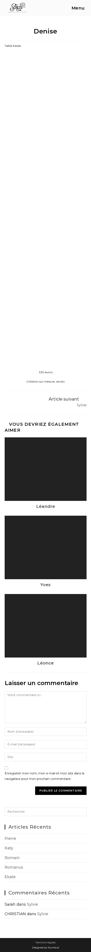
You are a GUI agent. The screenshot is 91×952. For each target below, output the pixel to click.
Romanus (14, 867)
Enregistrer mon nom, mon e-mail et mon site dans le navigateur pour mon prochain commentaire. (44, 776)
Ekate (10, 877)
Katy (9, 848)
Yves (45, 584)
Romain (12, 857)
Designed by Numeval (45, 947)
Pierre (10, 838)
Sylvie (32, 904)
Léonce (45, 663)
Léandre (45, 506)
